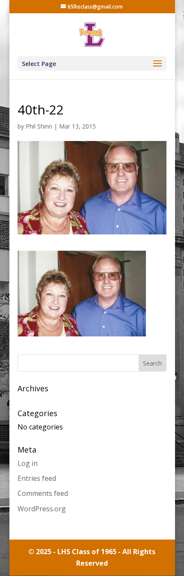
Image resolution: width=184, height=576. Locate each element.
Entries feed (37, 478)
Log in (28, 463)
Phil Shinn (39, 126)
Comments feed (43, 493)
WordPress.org (42, 508)
